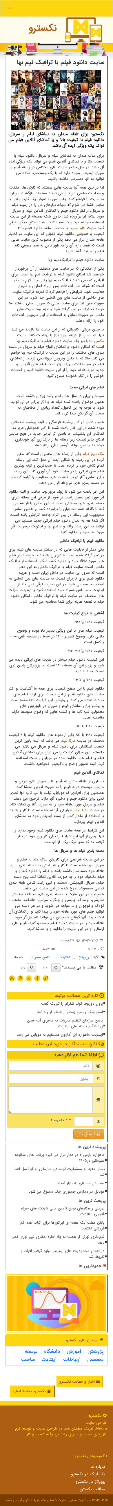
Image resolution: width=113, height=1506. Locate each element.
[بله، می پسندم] (56, 967)
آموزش (74, 1351)
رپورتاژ (84, 957)
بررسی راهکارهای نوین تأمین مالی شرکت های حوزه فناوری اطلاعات (63, 1211)
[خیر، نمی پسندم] (31, 967)
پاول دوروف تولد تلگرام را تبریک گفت (72, 1003)
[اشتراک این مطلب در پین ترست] (20, 978)
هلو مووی (77, 228)
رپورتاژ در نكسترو (90, 1481)
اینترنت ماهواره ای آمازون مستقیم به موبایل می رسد (60, 1034)
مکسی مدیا (95, 341)
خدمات (17, 957)
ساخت (28, 1360)
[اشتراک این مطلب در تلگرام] (45, 978)
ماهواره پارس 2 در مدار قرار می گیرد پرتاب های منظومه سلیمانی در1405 (59, 1157)
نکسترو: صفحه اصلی (30, 1391)
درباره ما (97, 1466)
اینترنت (64, 957)
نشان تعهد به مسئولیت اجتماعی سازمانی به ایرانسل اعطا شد (59, 1172)
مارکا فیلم (68, 740)
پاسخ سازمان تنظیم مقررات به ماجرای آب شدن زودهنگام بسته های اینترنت (65, 1023)
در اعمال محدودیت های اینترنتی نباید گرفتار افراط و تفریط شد (63, 1254)
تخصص (95, 1360)
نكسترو (43, 28)
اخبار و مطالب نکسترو (77, 1381)
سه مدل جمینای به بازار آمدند (81, 1183)
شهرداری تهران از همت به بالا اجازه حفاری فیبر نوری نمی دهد (58, 1239)
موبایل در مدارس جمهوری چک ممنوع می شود (67, 1191)
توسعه (31, 1351)
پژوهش (95, 1351)
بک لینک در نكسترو (88, 1474)
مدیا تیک (81, 810)
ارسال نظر (86, 1134)
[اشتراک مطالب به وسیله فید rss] (11, 978)
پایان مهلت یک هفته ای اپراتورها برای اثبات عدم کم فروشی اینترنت (62, 1225)
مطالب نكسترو (92, 1489)
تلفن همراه (41, 957)
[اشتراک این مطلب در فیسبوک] (37, 978)
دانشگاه (52, 1351)
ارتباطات (72, 1360)
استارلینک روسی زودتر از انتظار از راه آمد (70, 1012)
